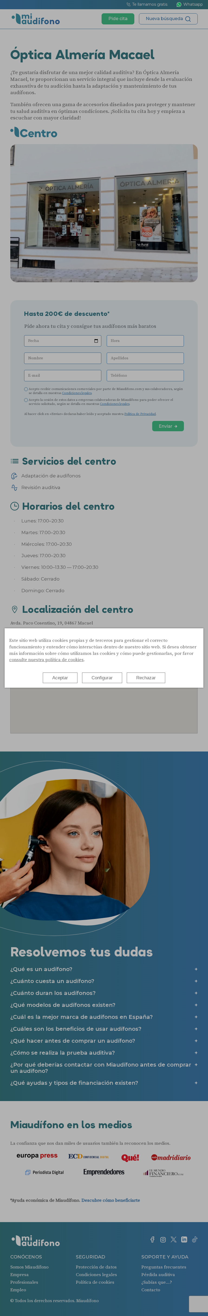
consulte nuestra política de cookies (46, 660)
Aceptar (60, 677)
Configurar (102, 677)
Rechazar (146, 677)
